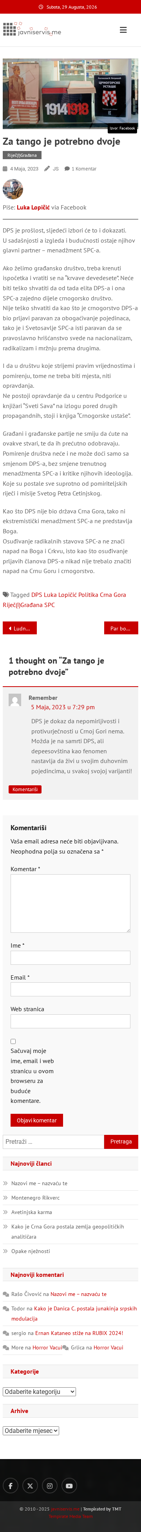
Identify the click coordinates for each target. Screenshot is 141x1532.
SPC (49, 605)
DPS (36, 594)
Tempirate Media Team (71, 1516)
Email (20, 977)
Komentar (25, 869)
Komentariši (25, 789)
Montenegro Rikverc (35, 1197)
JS (56, 169)
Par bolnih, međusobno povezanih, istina (124, 628)
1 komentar (84, 168)
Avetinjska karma (31, 1212)
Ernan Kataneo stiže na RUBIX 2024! (79, 1333)
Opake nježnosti (30, 1251)
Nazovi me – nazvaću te (39, 1183)
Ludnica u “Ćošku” (25, 628)
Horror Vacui (47, 1347)
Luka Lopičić (33, 207)
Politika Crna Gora (102, 594)
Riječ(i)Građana (22, 155)
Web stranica (27, 1009)
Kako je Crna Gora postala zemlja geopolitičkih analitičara (67, 1231)
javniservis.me (65, 1509)
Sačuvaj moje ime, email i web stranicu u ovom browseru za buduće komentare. (32, 1075)
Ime (18, 945)
